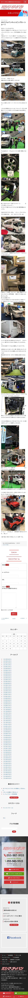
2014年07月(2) (7, 774)
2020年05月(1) (7, 674)
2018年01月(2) (7, 705)
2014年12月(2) (7, 767)
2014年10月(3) (7, 771)
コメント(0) (6, 544)
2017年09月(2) (7, 709)
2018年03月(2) (7, 704)
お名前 (4, 565)
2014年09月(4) (7, 772)
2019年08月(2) (7, 683)
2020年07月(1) (7, 670)
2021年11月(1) (7, 664)
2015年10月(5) (7, 750)
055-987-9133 (8, 973)
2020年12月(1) (7, 666)
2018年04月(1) (7, 702)
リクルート (4, 962)
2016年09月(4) (7, 730)
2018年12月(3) (7, 692)
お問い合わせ (13, 962)
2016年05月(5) (7, 737)
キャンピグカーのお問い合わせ (15, 873)
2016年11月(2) (7, 726)
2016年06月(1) (7, 735)
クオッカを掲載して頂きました (10, 792)
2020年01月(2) (7, 679)
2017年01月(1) (7, 722)
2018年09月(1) (7, 698)
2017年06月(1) (7, 715)
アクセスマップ (15, 882)
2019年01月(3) (7, 691)
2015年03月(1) (7, 761)
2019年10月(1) (7, 681)
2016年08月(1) (7, 731)
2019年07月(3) (7, 685)
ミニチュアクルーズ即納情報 (10, 794)
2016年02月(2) (7, 743)
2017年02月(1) (7, 720)
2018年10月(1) (7, 696)
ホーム (3, 955)
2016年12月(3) (7, 724)
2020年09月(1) (7, 668)
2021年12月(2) (7, 663)
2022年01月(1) (7, 661)
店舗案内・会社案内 (15, 959)
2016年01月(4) (7, 744)
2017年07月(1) (7, 713)
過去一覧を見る (14, 797)
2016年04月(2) (7, 739)
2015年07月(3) (7, 756)
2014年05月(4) (7, 778)
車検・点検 (4, 959)
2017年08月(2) (7, 711)
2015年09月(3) (7, 752)
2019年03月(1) (7, 687)
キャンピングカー (6, 957)
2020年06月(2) (7, 672)
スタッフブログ (5, 964)
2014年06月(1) (7, 776)
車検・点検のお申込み (15, 878)
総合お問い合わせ (15, 869)
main (14, 618)
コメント (9, 587)
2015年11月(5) (7, 748)
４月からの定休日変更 (11, 921)
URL (3, 579)
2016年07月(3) (7, 733)
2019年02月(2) (7, 689)
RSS (4, 818)
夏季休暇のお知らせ (10, 910)
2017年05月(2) (7, 717)
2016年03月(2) (7, 741)
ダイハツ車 (18, 955)
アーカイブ (14, 655)
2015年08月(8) (7, 754)
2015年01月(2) (7, 765)
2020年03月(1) (7, 678)
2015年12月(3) (7, 746)
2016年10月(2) (7, 728)
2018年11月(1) (7, 694)
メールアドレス (5, 572)
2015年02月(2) (7, 763)
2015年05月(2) (7, 758)
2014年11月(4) (7, 769)
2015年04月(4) (7, 759)
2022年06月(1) (7, 659)
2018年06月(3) (7, 700)
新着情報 (10, 955)
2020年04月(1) (7, 676)
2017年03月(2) (7, 718)
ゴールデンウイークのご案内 (13, 916)
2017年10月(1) (7, 707)
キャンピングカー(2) (8, 807)
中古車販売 (16, 957)
